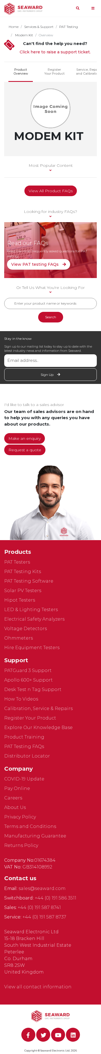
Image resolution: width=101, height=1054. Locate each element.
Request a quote (24, 449)
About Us (15, 807)
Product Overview (20, 71)
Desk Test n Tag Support (32, 689)
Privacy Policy (20, 817)
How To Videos (21, 699)
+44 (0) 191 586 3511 (55, 898)
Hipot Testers (19, 600)
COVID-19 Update (24, 779)
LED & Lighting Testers (31, 609)
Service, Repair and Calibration (88, 71)
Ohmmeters (18, 638)
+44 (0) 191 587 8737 (44, 917)
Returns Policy (21, 845)
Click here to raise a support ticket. (55, 51)
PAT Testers (17, 562)
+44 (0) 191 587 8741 (39, 907)
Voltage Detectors (25, 628)
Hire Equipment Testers (31, 647)
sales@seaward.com (42, 888)
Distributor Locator (27, 756)
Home (14, 27)
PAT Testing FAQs (24, 746)
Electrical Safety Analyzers (34, 619)
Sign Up (47, 374)
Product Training (24, 737)
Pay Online (17, 788)
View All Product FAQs (51, 190)
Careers (13, 798)
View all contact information (38, 986)
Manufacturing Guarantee (35, 836)
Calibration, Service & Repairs (38, 708)
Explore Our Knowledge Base (38, 727)
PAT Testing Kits (22, 571)
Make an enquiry (24, 438)
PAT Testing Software (28, 581)
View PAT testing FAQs (35, 264)
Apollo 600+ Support (28, 680)
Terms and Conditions (30, 826)
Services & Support (39, 27)
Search (50, 317)
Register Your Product (54, 71)
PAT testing (68, 27)
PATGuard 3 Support (28, 670)
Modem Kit (23, 35)
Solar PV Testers (22, 590)
